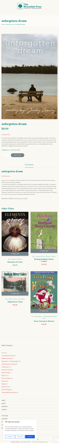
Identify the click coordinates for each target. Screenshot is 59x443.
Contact (4, 409)
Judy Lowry (6, 134)
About (3, 400)
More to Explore (19, 299)
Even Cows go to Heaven (44, 321)
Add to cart (17, 155)
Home (3, 24)
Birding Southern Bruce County (44, 260)
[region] (20, 429)
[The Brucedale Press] (29, 6)
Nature (53, 256)
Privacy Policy (15, 442)
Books (3, 403)
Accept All (30, 436)
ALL (9, 150)
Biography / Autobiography (44, 316)
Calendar (4, 419)
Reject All (20, 436)
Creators (4, 406)
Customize (9, 436)
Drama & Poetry (10, 24)
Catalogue (5, 416)
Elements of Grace (15, 262)
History (11, 299)
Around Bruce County (43, 256)
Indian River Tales (15, 302)
